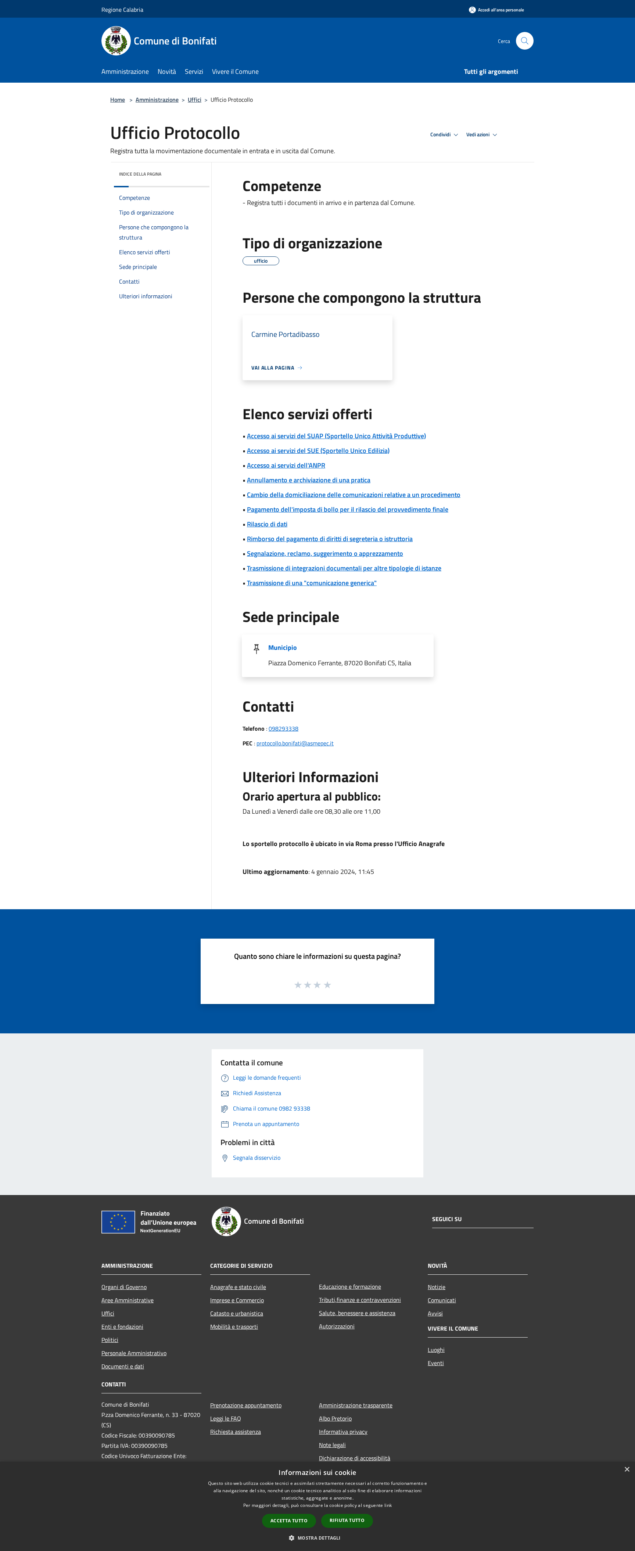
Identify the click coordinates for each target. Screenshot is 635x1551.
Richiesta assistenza (235, 1431)
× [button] (626, 1469)
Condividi (441, 134)
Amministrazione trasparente (355, 1405)
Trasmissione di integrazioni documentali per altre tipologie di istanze (344, 568)
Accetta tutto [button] (289, 1521)
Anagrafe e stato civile (238, 1286)
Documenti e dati (122, 1366)
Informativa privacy (343, 1431)
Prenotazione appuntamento (245, 1405)
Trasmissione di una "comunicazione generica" (312, 583)
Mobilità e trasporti (234, 1326)
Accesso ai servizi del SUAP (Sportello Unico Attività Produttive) (336, 436)
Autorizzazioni (337, 1326)
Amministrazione (157, 99)
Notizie (436, 1286)
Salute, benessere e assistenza (357, 1313)
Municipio (282, 647)
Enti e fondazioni (122, 1326)
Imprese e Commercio (237, 1300)
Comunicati (442, 1300)
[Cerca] (525, 41)
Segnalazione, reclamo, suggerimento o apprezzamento (325, 553)
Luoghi (436, 1349)
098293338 (283, 728)
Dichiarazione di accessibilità (354, 1458)
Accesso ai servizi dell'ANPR (286, 465)
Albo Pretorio (335, 1418)
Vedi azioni (478, 134)
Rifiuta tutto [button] (347, 1520)
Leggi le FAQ (225, 1418)
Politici (109, 1339)
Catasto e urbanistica (236, 1313)
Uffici (194, 99)
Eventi (436, 1363)
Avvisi (435, 1313)
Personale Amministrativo (133, 1353)
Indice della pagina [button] (140, 173)
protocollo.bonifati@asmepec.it (295, 743)
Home (117, 99)
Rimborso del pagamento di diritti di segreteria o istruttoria (330, 539)
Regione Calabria (122, 9)
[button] (317, 1537)
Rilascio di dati (267, 524)
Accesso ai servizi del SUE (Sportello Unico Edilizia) (318, 451)
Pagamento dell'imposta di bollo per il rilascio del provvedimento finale (347, 509)
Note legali (332, 1444)
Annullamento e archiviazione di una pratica (308, 480)
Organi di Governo (124, 1286)
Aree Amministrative (127, 1300)
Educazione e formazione (350, 1286)
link (388, 1505)
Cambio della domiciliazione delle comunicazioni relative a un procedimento (353, 495)
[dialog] (317, 1506)
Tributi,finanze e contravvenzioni (360, 1299)
